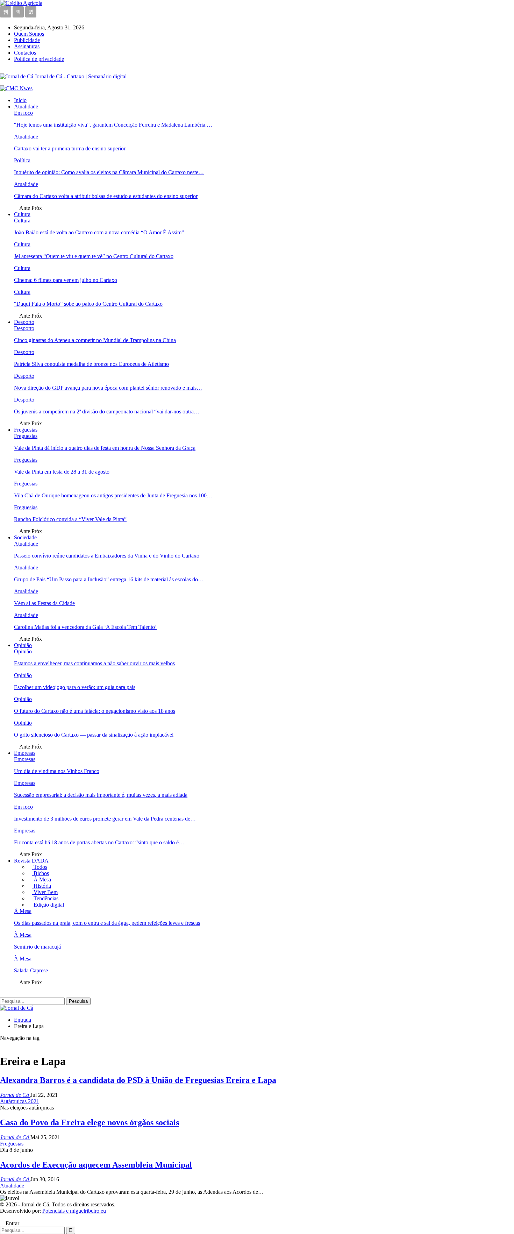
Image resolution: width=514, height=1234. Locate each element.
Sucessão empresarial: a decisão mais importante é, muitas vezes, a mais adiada (100, 795)
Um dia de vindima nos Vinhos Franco (56, 771)
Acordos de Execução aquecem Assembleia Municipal (96, 1164)
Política (22, 160)
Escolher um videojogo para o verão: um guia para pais (74, 687)
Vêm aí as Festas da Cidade (44, 603)
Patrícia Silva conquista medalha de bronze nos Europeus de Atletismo (91, 364)
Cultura (22, 214)
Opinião (23, 645)
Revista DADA (31, 861)
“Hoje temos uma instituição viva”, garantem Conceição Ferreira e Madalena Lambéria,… (113, 125)
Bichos (40, 873)
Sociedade (25, 537)
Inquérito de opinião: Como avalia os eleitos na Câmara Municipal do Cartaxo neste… (109, 172)
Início (20, 100)
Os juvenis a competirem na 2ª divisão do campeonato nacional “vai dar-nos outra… (106, 411)
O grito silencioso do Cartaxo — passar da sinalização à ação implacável (93, 735)
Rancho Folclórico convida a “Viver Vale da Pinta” (70, 519)
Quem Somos (29, 34)
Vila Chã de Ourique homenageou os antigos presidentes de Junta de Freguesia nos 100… (113, 495)
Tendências (45, 898)
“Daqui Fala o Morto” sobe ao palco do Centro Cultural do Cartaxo (88, 304)
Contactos (25, 53)
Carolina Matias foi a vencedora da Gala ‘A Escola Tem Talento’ (85, 627)
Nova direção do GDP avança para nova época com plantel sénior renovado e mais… (108, 388)
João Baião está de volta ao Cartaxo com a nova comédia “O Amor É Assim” (99, 232)
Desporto (24, 322)
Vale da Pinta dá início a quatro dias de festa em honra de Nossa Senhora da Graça (104, 448)
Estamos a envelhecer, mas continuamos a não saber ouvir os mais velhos (94, 663)
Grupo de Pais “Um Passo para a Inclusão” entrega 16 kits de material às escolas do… (109, 579)
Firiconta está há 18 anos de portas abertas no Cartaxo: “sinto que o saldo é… (99, 842)
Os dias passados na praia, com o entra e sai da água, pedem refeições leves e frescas (107, 923)
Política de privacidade (39, 59)
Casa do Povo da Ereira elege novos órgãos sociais (89, 1122)
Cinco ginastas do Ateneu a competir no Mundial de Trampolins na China (95, 340)
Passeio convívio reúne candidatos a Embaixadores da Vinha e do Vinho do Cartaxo (106, 556)
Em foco (23, 113)
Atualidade (26, 106)
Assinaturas (27, 46)
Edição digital (48, 905)
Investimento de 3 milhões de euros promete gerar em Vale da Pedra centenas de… (105, 819)
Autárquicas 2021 (19, 1101)
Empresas (24, 753)
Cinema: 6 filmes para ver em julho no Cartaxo (65, 280)
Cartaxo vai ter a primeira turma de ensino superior (70, 148)
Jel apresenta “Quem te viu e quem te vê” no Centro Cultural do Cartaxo (93, 256)
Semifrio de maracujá (37, 947)
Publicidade (27, 40)
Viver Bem (45, 892)
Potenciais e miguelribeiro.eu (74, 1211)
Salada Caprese (31, 970)
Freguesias (25, 430)
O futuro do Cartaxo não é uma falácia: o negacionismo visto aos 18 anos (94, 711)
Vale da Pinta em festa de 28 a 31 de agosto (61, 472)
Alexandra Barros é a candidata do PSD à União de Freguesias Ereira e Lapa (138, 1080)
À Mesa (41, 879)
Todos (39, 867)
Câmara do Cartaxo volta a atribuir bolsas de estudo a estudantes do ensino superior (106, 196)
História (41, 886)
